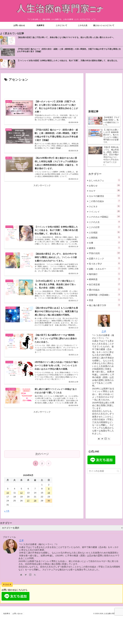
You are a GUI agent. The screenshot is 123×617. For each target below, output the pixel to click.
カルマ (104, 190)
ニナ (103, 331)
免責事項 (6, 613)
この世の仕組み (104, 201)
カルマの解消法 (104, 196)
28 (35, 500)
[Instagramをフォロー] (105, 438)
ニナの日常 (104, 227)
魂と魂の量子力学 (104, 305)
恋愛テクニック (104, 258)
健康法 (104, 248)
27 (28, 500)
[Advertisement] (42, 90)
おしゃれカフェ (104, 180)
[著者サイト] (98, 438)
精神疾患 (104, 279)
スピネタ (104, 206)
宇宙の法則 (104, 253)
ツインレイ (104, 211)
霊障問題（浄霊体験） (104, 295)
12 (21, 493)
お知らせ (104, 185)
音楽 (104, 300)
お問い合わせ (17, 613)
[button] (118, 471)
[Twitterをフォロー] (102, 438)
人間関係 (104, 237)
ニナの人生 (104, 222)
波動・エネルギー (104, 268)
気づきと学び (104, 263)
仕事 (104, 242)
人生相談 (104, 232)
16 (49, 493)
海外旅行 (104, 274)
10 (7, 493)
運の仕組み (104, 289)
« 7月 (6, 511)
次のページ (42, 453)
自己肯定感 (104, 284)
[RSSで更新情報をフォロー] (109, 438)
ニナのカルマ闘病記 (104, 216)
